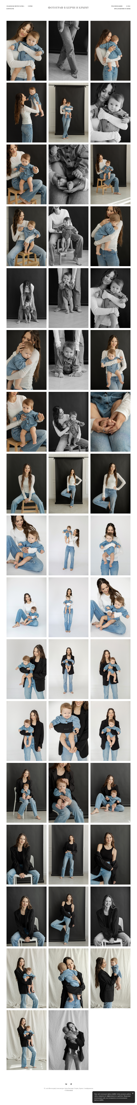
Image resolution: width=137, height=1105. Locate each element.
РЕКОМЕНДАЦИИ (116, 6)
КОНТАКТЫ (10, 8)
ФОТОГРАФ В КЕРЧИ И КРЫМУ (68, 7)
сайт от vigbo (68, 1100)
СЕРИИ (30, 6)
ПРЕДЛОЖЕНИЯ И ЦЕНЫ (122, 8)
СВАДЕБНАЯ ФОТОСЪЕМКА (15, 6)
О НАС (128, 6)
